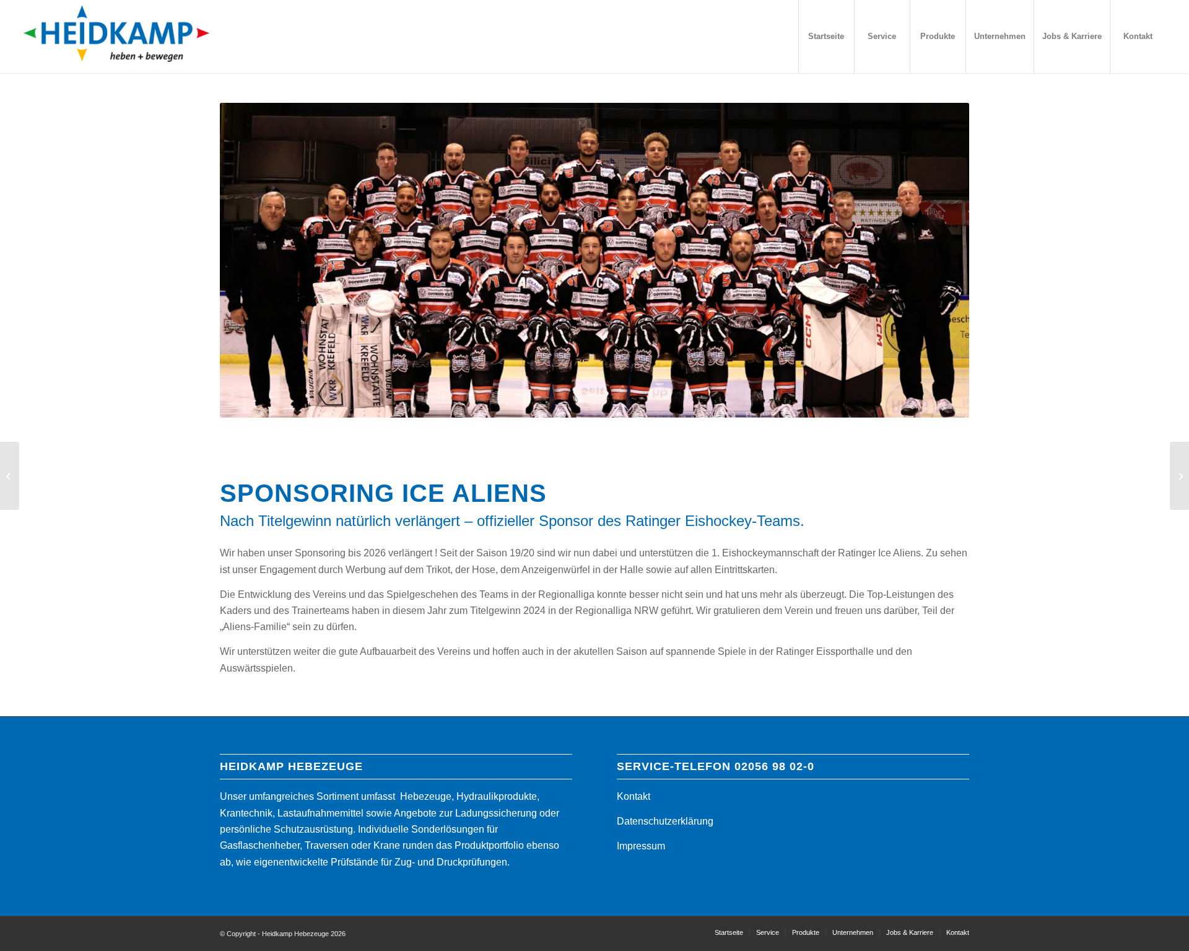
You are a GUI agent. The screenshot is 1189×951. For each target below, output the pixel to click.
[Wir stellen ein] (1179, 476)
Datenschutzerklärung (665, 821)
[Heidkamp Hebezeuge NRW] (116, 36)
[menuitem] (826, 36)
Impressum (641, 846)
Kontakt (633, 796)
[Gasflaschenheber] (9, 476)
